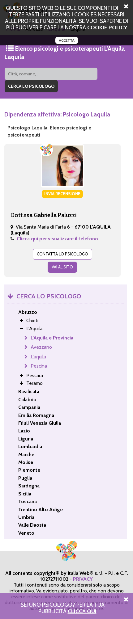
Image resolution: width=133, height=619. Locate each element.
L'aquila (38, 357)
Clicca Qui (82, 611)
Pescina (39, 366)
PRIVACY (83, 579)
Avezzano (41, 347)
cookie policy (107, 27)
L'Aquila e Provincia (52, 338)
